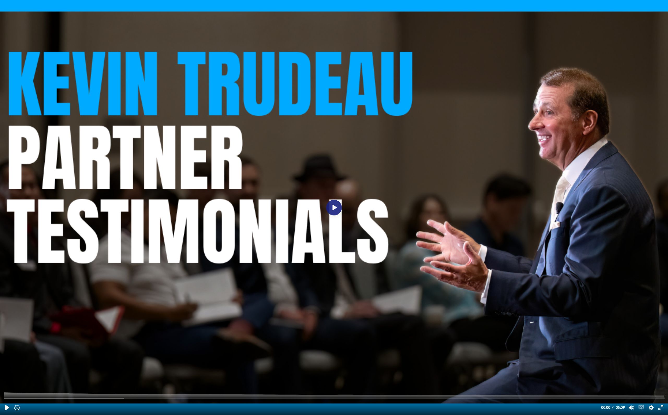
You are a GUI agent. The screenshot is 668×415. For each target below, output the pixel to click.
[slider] (334, 397)
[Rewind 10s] (17, 407)
